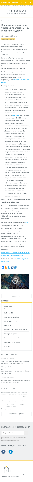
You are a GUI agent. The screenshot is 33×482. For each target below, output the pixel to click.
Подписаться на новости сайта (15, 427)
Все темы (7, 346)
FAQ (26, 222)
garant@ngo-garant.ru (10, 408)
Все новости (16, 296)
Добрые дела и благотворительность (11, 308)
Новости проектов (10, 321)
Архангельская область (12, 317)
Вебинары (7, 325)
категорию (15, 115)
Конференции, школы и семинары (15, 329)
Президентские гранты (12, 342)
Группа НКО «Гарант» (9, 2)
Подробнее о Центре (16, 414)
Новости (5, 301)
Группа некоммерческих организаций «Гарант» (14, 475)
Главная (3, 21)
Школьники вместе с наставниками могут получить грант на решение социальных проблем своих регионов (16, 371)
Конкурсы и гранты (8, 39)
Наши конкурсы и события (13, 338)
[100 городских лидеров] (15, 281)
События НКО (9, 313)
